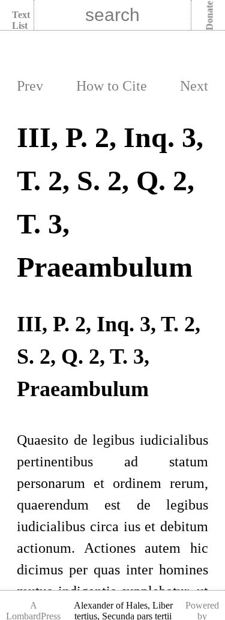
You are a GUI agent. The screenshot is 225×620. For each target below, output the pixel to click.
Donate (210, 16)
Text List (21, 20)
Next (194, 86)
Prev (30, 86)
